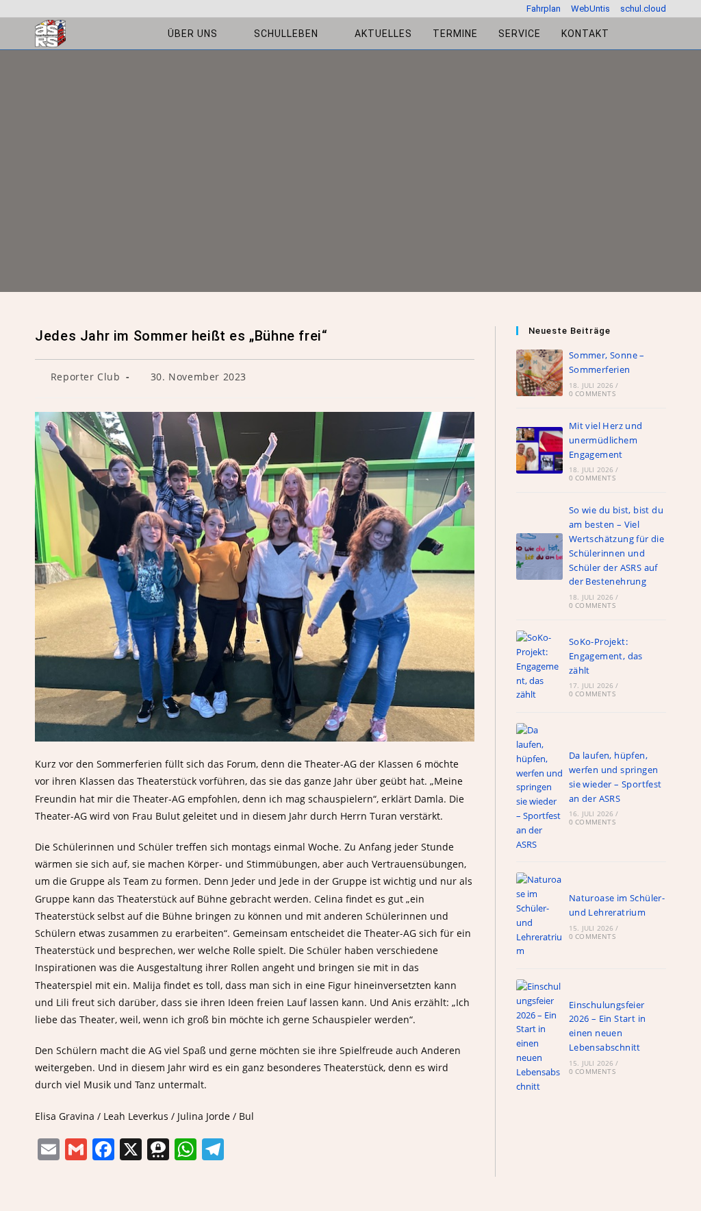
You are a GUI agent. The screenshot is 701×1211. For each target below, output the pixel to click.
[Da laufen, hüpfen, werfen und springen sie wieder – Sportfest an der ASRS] (539, 787)
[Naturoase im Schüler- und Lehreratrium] (539, 915)
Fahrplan (543, 8)
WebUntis (590, 8)
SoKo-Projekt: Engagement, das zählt (606, 655)
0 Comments (592, 393)
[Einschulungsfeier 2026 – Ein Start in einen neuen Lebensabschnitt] (539, 1036)
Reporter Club (85, 376)
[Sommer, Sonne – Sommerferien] (539, 373)
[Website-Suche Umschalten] (634, 33)
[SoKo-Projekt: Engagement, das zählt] (539, 666)
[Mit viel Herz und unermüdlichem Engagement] (539, 450)
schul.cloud (643, 8)
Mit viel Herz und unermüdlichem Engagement (606, 440)
